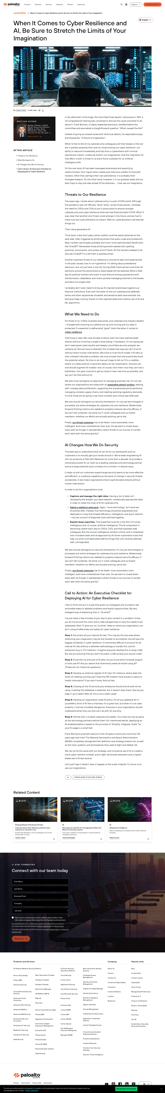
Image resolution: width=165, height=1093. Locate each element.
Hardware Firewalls (42, 980)
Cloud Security (66, 975)
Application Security (68, 984)
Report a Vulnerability (139, 1005)
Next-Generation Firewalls (44, 975)
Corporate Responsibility (117, 982)
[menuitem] (12, 4)
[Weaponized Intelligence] (130, 819)
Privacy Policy (54, 929)
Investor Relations (114, 992)
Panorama (38, 1003)
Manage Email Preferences (141, 992)
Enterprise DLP (40, 1030)
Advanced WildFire (20, 1009)
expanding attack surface (121, 384)
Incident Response (89, 1043)
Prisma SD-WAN (41, 1044)
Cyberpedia (135, 982)
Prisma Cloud (65, 998)
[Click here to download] (43, 110)
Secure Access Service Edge (45, 1010)
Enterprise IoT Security (21, 1025)
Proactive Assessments (91, 1039)
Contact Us (112, 978)
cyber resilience (73, 332)
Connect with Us (152, 4)
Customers (112, 987)
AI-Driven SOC (66, 1005)
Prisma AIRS (17, 980)
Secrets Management (91, 1009)
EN (126, 5)
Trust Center (25, 1083)
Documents (48, 1083)
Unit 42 (133, 1019)
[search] (121, 4)
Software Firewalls (41, 984)
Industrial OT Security (21, 1035)
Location (111, 996)
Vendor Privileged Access (92, 1025)
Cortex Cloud (65, 980)
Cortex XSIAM (66, 1010)
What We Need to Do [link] (26, 160)
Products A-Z (136, 996)
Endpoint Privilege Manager (93, 989)
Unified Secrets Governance (93, 1014)
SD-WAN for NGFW (42, 994)
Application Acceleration (44, 1019)
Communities (136, 973)
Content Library (137, 978)
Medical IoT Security (20, 1030)
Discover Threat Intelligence (93, 1055)
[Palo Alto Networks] (12, 4)
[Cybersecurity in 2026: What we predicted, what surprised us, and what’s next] (35, 819)
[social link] (106, 1084)
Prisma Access (40, 1035)
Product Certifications (139, 1001)
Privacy (16, 1083)
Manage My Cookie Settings (126, 1089)
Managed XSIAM (66, 1035)
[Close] (161, 1088)
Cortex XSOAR (66, 1019)
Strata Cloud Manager (43, 989)
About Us (111, 968)
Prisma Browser (40, 1039)
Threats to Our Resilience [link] (27, 156)
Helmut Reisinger (69, 838)
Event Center (136, 987)
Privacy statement (31, 1090)
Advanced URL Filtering (21, 1005)
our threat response (83, 422)
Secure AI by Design (20, 975)
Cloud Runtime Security (69, 994)
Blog (133, 968)
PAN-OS (38, 998)
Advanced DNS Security (22, 1014)
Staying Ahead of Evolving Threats (88, 777)
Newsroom (111, 1001)
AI (68, 777)
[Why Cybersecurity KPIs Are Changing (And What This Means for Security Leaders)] (82, 819)
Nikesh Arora (114, 838)
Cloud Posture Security (69, 989)
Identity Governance (90, 993)
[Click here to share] (39, 110)
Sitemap (134, 1010)
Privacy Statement (44, 926)
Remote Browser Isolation (44, 1049)
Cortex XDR (65, 1014)
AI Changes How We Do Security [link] (31, 164)
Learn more (33, 136)
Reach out (19, 939)
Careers (110, 973)
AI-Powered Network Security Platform (27, 968)
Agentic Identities (89, 1004)
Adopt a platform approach (84, 507)
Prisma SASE (39, 1014)
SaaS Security (18, 1039)
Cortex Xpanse (66, 1024)
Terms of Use (59, 926)
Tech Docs (135, 1015)
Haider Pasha (21, 110)
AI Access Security (20, 985)
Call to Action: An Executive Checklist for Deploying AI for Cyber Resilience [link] (34, 170)
